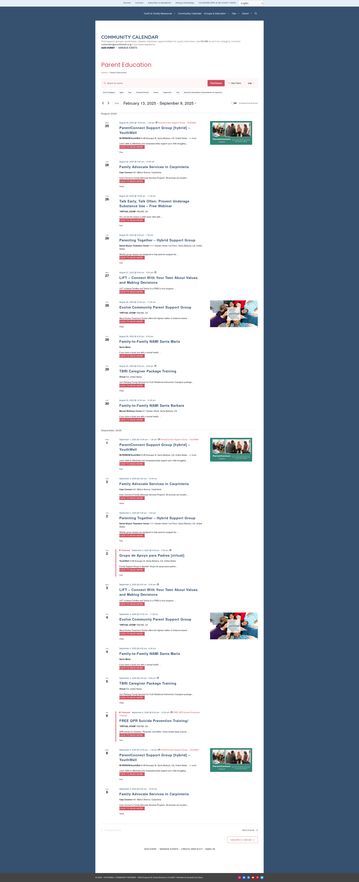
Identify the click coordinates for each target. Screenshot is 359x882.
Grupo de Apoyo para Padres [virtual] (151, 555)
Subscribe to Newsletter (159, 2)
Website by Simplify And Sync (189, 877)
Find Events (216, 83)
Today (116, 103)
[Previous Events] (103, 103)
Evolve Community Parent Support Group (155, 307)
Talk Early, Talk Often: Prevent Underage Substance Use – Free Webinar (154, 203)
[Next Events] (108, 103)
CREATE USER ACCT (192, 849)
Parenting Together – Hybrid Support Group (157, 240)
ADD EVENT (108, 47)
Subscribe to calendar (241, 839)
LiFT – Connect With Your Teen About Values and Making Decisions (158, 280)
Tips (234, 13)
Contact (139, 2)
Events (104, 72)
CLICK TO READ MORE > (132, 147)
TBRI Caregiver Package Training (147, 371)
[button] (256, 13)
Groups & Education (215, 13)
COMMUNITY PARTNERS (126, 877)
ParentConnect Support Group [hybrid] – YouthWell (154, 447)
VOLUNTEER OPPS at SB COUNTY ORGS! (217, 2)
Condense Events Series (248, 103)
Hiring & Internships (185, 2)
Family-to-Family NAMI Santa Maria (149, 341)
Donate (127, 2)
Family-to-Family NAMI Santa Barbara (151, 405)
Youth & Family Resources (158, 13)
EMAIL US (210, 849)
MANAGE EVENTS (127, 47)
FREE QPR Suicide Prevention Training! (153, 720)
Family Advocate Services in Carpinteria (154, 166)
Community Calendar (190, 13)
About (245, 13)
